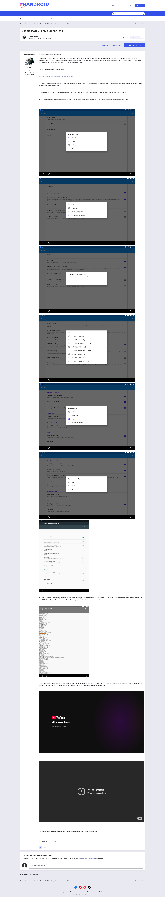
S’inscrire (140, 5)
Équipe (31, 19)
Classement (88, 14)
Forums (22, 19)
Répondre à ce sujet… (39, 866)
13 (30, 71)
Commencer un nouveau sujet (111, 45)
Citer (45, 847)
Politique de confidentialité (77, 892)
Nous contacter (92, 892)
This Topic (135, 14)
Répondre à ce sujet (134, 45)
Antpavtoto (34, 36)
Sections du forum (58, 14)
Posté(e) (47, 54)
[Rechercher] (143, 13)
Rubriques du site (42, 14)
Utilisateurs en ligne (42, 19)
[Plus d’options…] (142, 54)
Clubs (53, 19)
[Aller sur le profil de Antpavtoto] (24, 37)
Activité (79, 14)
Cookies (101, 892)
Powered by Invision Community (82, 894)
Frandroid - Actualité (28, 14)
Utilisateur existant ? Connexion (122, 6)
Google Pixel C (47, 38)
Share (126, 37)
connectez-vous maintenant (86, 858)
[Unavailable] (87, 142)
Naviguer (71, 14)
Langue (63, 892)
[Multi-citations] (40, 847)
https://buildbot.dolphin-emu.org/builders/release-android (57, 76)
